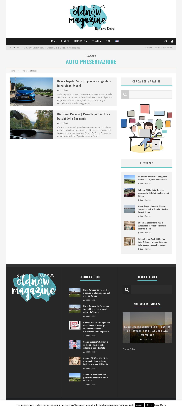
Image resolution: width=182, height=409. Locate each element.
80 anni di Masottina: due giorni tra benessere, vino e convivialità (152, 178)
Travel (96, 41)
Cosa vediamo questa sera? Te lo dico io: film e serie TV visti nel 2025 (51, 48)
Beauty (65, 41)
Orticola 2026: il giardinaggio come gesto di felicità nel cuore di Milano (153, 192)
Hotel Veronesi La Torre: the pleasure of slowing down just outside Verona (96, 292)
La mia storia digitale (164, 47)
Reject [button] (149, 405)
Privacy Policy (129, 349)
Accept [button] (139, 405)
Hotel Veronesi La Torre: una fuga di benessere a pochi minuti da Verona (96, 309)
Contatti (149, 47)
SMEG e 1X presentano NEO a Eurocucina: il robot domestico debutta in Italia (152, 225)
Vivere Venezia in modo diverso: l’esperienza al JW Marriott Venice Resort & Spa (153, 209)
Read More (160, 404)
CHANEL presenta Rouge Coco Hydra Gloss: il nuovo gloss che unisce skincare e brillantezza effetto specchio (96, 327)
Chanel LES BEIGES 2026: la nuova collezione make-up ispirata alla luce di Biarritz (95, 361)
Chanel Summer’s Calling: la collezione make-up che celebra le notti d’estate (95, 344)
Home (53, 41)
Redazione (64, 90)
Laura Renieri (145, 183)
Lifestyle (79, 41)
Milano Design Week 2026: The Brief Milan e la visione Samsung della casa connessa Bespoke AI (152, 241)
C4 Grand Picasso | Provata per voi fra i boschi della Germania (83, 116)
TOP (108, 41)
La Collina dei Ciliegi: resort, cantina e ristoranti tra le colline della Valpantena (147, 330)
